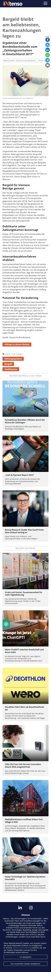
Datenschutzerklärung (22, 948)
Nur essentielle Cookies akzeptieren (25, 964)
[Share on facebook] (47, 39)
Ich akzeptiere (25, 957)
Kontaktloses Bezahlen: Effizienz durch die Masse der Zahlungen (25, 421)
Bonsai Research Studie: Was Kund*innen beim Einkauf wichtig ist (24, 531)
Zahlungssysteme (13, 358)
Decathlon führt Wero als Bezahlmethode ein (24, 708)
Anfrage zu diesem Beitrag (16, 344)
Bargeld (8, 364)
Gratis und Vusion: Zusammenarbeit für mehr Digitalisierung (23, 593)
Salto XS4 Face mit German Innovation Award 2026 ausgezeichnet (23, 765)
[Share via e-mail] (47, 65)
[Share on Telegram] (47, 60)
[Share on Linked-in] (47, 50)
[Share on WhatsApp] (47, 55)
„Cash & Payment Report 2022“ (19, 475)
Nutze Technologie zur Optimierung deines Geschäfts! (25, 878)
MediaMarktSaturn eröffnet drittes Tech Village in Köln (24, 820)
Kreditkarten (10, 369)
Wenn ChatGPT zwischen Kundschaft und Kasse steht (24, 651)
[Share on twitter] (47, 45)
